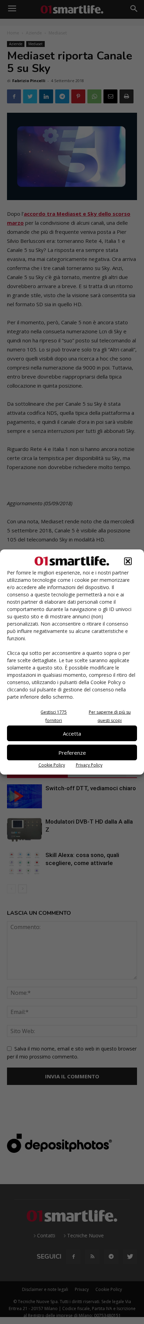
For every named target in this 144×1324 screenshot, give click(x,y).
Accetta (72, 733)
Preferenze (72, 752)
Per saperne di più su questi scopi (110, 716)
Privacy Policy (89, 765)
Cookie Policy (51, 765)
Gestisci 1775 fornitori (54, 716)
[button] (127, 561)
